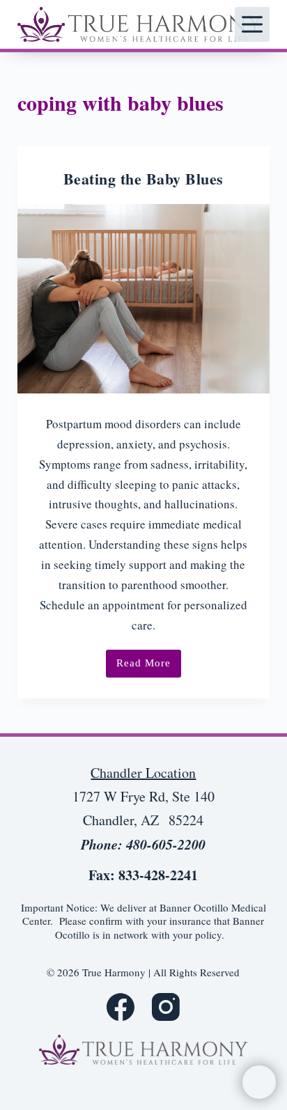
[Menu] (252, 24)
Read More (148, 667)
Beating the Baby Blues (143, 178)
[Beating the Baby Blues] (143, 298)
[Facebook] (120, 1007)
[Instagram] (166, 1007)
